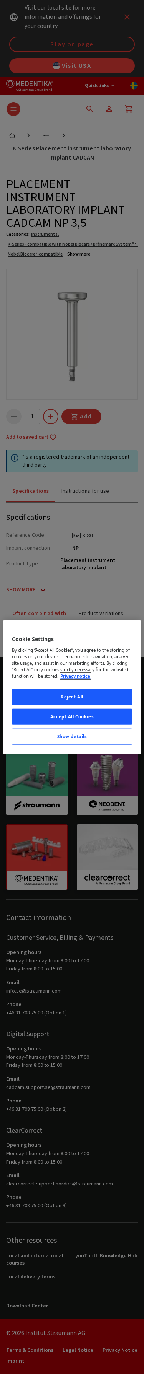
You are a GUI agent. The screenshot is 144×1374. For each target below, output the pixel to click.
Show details (72, 736)
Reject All (72, 697)
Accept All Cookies (72, 716)
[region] (71, 687)
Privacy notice (75, 676)
